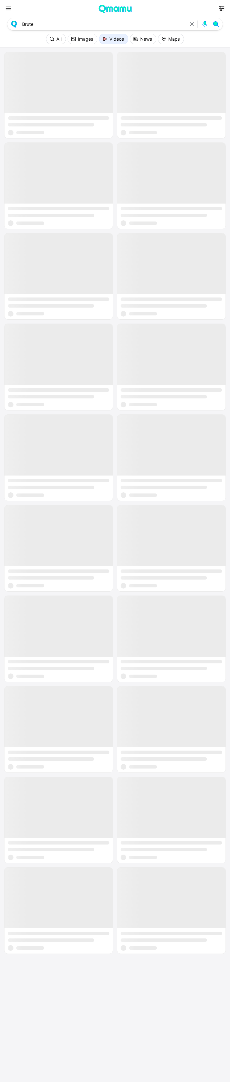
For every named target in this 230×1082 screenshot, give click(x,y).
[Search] (216, 24)
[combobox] (103, 24)
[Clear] (191, 24)
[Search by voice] (204, 24)
